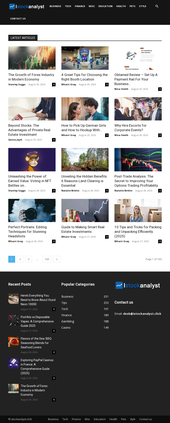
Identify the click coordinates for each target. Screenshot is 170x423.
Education (105, 6)
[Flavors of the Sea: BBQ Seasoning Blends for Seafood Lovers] (13, 341)
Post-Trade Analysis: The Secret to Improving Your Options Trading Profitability (136, 180)
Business (55, 6)
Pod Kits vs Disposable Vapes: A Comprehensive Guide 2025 (37, 321)
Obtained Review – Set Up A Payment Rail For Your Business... (136, 79)
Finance (80, 6)
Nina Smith (121, 88)
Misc (92, 6)
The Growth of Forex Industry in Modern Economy (34, 390)
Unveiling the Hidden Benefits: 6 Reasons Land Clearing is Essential (84, 180)
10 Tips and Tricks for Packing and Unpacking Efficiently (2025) (138, 231)
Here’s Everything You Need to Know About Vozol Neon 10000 (38, 300)
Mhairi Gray (68, 84)
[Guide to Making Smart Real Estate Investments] (85, 210)
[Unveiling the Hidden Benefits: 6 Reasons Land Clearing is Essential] (85, 159)
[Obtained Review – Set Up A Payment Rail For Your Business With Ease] (138, 58)
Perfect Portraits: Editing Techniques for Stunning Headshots (27, 231)
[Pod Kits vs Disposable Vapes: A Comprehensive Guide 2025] (13, 320)
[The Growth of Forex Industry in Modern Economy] (32, 58)
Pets (132, 6)
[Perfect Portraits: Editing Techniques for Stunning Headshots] (32, 210)
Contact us (18, 18)
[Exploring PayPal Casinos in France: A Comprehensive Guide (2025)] (13, 363)
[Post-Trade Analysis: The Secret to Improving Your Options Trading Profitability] (138, 159)
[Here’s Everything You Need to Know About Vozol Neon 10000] (13, 298)
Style (142, 6)
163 (47, 259)
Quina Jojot (15, 139)
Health (121, 6)
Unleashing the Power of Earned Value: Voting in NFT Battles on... (29, 180)
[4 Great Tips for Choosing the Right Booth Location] (85, 58)
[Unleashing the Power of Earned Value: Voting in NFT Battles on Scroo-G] (32, 159)
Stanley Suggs (17, 84)
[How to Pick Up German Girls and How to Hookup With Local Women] (85, 109)
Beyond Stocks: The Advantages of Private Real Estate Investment (29, 130)
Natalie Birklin (70, 190)
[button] (157, 6)
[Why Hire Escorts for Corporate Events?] (138, 109)
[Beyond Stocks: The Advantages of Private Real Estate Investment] (32, 109)
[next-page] (56, 259)
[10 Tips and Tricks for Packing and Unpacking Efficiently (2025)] (138, 210)
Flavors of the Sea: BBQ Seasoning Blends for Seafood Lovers (36, 343)
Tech (68, 6)
